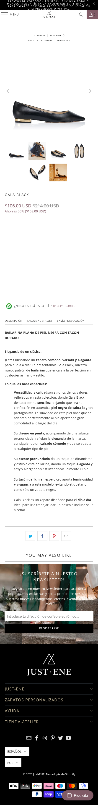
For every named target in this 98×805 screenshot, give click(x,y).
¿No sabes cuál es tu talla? (44, 305)
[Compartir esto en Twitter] (30, 536)
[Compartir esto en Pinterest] (54, 536)
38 (42, 231)
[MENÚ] (2, 14)
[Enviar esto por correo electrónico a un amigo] (66, 536)
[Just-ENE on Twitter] (60, 738)
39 (53, 231)
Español (14, 751)
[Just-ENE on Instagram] (44, 738)
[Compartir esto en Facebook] (42, 536)
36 (20, 231)
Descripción (13, 321)
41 (75, 231)
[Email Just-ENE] (29, 738)
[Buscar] (81, 14)
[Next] (89, 91)
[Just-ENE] (49, 14)
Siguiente (56, 35)
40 (64, 231)
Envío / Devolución (71, 321)
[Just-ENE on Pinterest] (52, 738)
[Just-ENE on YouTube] (68, 738)
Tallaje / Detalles (39, 321)
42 (86, 231)
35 (9, 231)
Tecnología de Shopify (60, 774)
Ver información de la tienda (28, 291)
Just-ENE (38, 774)
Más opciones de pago (49, 271)
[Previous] (8, 91)
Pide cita (81, 795)
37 (31, 231)
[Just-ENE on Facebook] (37, 738)
